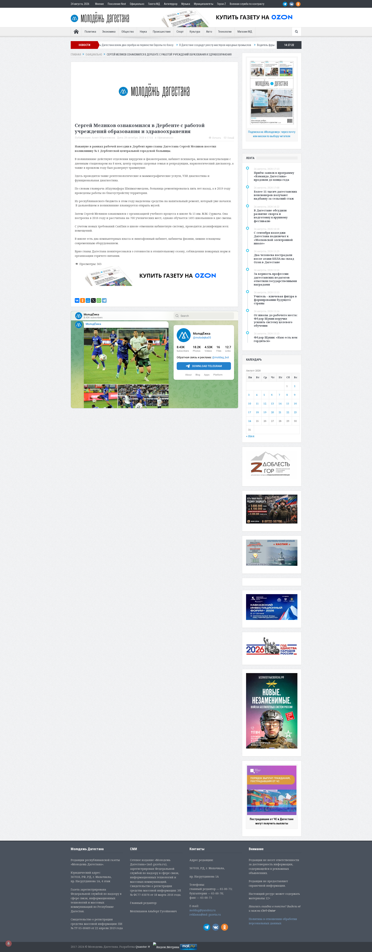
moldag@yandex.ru (202, 910)
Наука (143, 31)
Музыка (185, 3)
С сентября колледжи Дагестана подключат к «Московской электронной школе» (273, 238)
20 (272, 412)
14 (280, 403)
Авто (209, 31)
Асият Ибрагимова (103, 137)
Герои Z (221, 3)
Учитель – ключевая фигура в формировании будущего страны (275, 299)
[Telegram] (104, 300)
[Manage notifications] (8, 943)
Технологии (225, 31)
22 (287, 412)
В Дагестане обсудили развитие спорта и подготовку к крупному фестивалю (271, 216)
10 (249, 403)
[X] (93, 300)
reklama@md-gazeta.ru (205, 914)
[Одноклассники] (82, 300)
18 (257, 412)
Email (230, 137)
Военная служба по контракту (247, 3)
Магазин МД (245, 31)
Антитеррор (170, 3)
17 (249, 412)
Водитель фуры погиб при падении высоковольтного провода (238, 45)
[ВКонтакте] (77, 300)
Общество (127, 31)
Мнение (99, 3)
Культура (195, 31)
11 (257, 403)
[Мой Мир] (88, 300)
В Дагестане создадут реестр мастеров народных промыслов (160, 45)
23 (295, 412)
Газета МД (154, 3)
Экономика (108, 31)
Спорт (180, 31)
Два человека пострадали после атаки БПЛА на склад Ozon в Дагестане (274, 258)
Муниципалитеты (203, 3)
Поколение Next (117, 3)
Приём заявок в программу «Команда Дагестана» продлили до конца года (274, 176)
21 (280, 412)
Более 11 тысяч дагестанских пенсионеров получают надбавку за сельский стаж (275, 195)
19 (265, 412)
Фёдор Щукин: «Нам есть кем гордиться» (275, 339)
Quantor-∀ (143, 947)
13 (272, 403)
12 (265, 403)
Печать (216, 137)
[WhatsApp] (98, 300)
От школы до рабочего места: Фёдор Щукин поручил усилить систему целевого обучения (275, 320)
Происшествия (161, 31)
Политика (90, 31)
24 (249, 421)
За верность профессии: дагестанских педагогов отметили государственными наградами (275, 279)
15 (287, 403)
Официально (137, 3)
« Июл (250, 436)
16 (295, 403)
